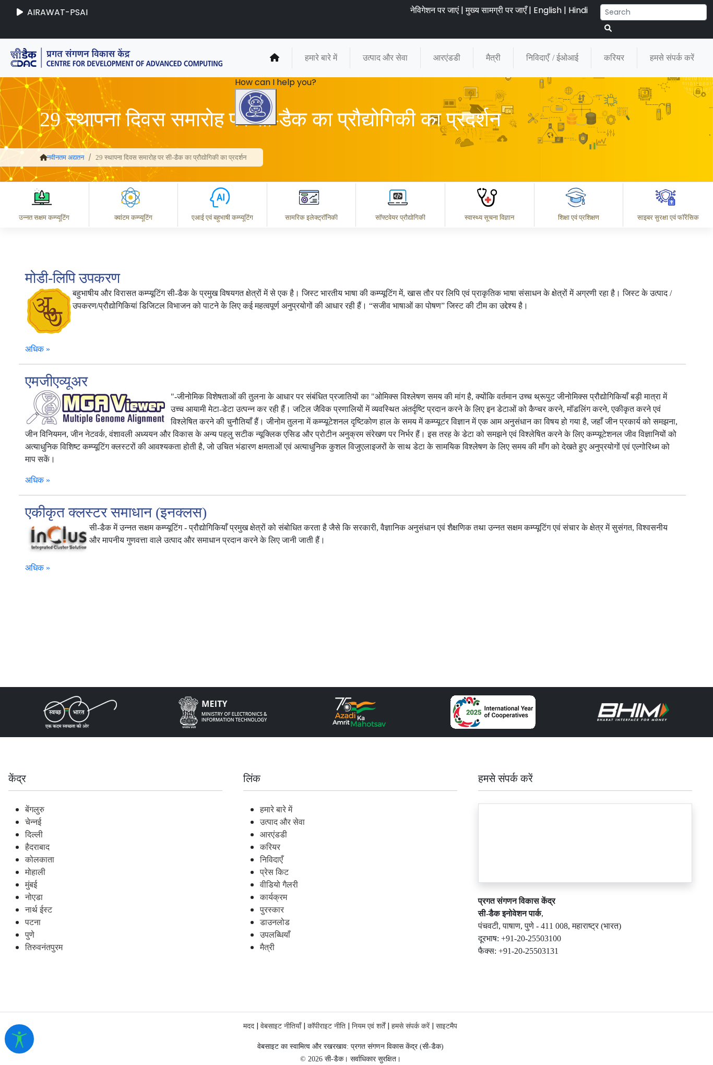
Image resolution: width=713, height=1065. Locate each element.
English (547, 10)
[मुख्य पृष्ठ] (274, 58)
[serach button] (608, 28)
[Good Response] (310, 922)
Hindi (578, 10)
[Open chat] (256, 107)
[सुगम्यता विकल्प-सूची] (19, 1039)
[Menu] (257, 330)
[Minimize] (257, 374)
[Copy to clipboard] (269, 922)
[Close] (301, 374)
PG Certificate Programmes (390, 968)
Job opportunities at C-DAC (525, 968)
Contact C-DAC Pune (647, 968)
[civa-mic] (465, 1026)
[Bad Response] (352, 922)
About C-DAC (285, 968)
